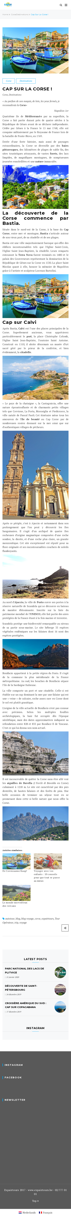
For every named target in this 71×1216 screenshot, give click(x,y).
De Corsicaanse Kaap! (14, 870)
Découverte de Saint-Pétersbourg (21, 987)
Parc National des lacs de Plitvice (24, 970)
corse (37, 918)
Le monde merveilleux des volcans (14, 904)
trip (16, 922)
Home (5, 14)
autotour (10, 918)
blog (18, 918)
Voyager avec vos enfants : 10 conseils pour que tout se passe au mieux (47, 875)
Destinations (22, 14)
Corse (13, 14)
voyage (23, 922)
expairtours (48, 918)
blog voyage (27, 918)
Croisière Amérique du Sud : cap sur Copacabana (25, 1005)
